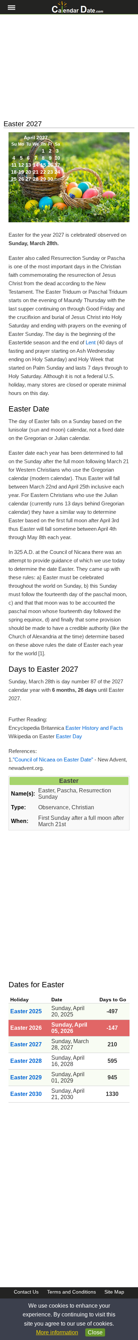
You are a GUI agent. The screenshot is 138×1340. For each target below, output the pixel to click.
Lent (91, 342)
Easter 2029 (26, 1077)
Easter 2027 (26, 1044)
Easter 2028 (26, 1061)
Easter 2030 (26, 1094)
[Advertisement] (69, 67)
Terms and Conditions (71, 1292)
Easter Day (69, 736)
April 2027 (36, 137)
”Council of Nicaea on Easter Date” (53, 759)
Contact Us (26, 1292)
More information (57, 1332)
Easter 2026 (26, 1028)
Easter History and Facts (94, 728)
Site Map (114, 1292)
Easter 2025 (26, 1011)
